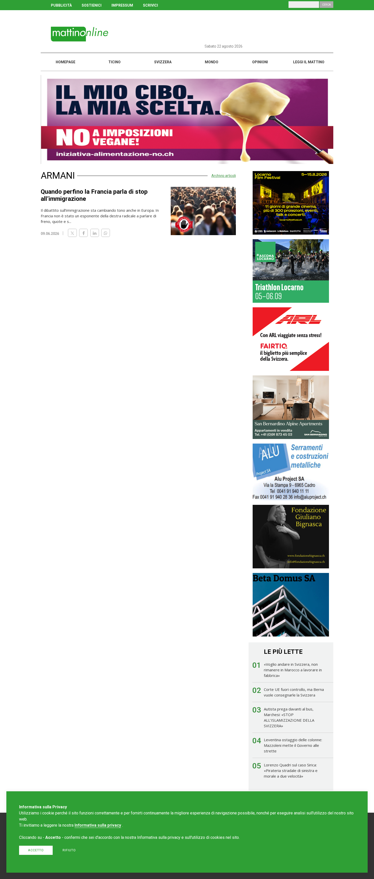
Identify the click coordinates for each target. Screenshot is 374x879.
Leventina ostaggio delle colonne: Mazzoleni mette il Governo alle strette (293, 745)
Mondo (211, 62)
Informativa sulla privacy (98, 825)
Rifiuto (69, 850)
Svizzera (162, 62)
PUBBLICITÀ (61, 5)
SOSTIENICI (92, 5)
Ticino (114, 62)
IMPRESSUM (122, 5)
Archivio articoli (223, 176)
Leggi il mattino (308, 62)
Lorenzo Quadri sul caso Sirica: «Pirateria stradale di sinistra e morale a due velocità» (291, 770)
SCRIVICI (150, 5)
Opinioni (260, 62)
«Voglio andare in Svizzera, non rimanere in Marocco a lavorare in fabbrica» (293, 670)
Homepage (65, 62)
